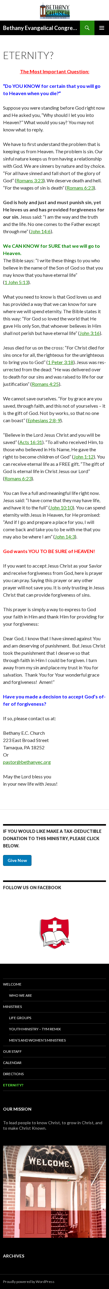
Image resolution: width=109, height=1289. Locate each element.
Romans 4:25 (45, 384)
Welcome (12, 984)
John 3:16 (90, 333)
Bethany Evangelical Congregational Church (41, 28)
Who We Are (20, 995)
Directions (13, 1074)
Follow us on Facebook (32, 887)
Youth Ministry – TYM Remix (35, 1029)
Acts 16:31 (30, 442)
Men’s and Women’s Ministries (37, 1040)
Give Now (17, 860)
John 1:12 (84, 456)
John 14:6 (41, 231)
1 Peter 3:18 (60, 362)
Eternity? (13, 1085)
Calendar (12, 1062)
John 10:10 (61, 507)
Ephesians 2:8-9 (44, 420)
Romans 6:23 (80, 188)
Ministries (12, 1006)
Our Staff (12, 1051)
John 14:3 (65, 536)
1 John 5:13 (16, 282)
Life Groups (20, 1018)
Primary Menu (101, 28)
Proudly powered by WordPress (28, 1281)
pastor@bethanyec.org (27, 762)
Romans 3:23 (29, 180)
